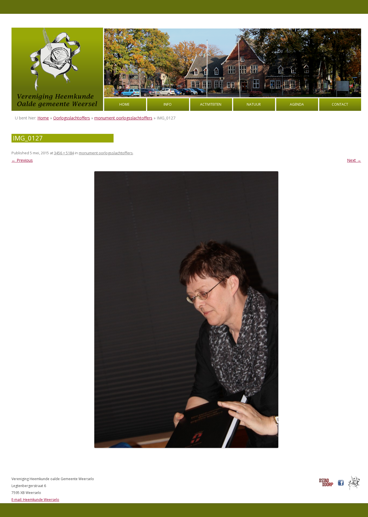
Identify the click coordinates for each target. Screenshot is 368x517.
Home (124, 104)
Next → (354, 160)
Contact (340, 104)
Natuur (254, 104)
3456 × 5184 (64, 152)
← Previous (22, 160)
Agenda (297, 104)
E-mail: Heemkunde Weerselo (35, 499)
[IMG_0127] (186, 309)
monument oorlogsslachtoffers (123, 118)
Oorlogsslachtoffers (71, 118)
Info (168, 104)
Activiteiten (210, 104)
